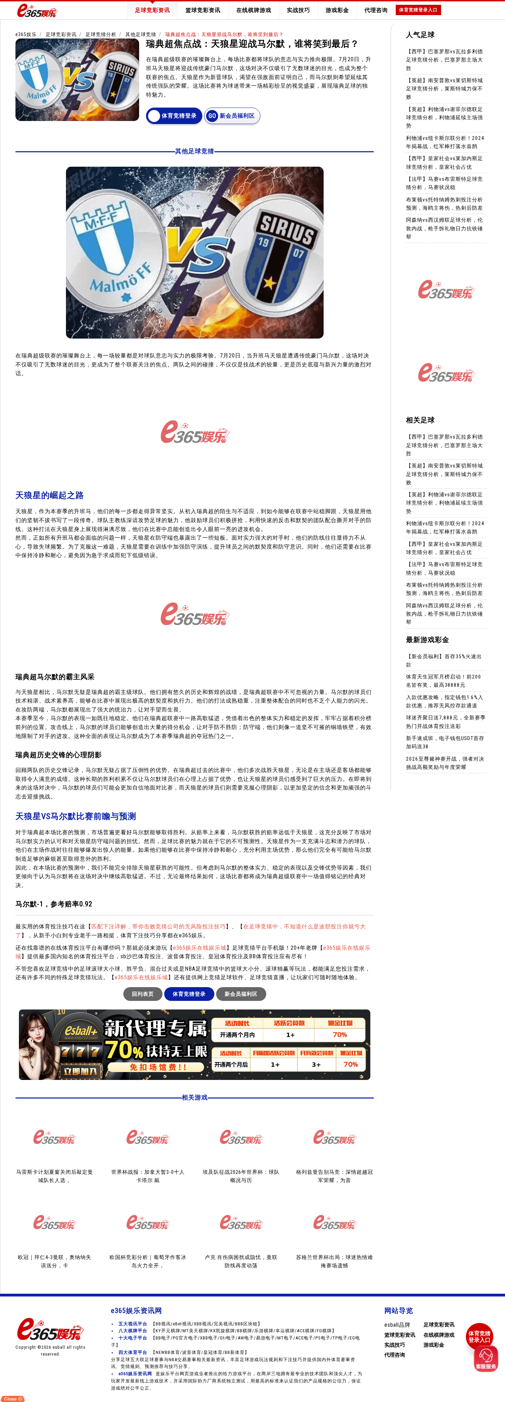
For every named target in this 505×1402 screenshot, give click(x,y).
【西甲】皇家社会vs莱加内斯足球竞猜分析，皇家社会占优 (444, 163)
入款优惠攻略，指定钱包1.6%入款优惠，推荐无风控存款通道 (444, 701)
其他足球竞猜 (140, 34)
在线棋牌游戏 (253, 10)
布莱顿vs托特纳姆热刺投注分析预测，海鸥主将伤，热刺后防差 (444, 204)
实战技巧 (298, 10)
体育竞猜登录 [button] (179, 115)
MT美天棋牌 (195, 1330)
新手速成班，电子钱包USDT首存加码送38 (445, 743)
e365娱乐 (26, 34)
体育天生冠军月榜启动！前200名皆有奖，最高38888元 (443, 681)
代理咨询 (376, 10)
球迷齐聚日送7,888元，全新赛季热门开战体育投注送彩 (446, 722)
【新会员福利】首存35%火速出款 (444, 660)
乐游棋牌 (263, 1330)
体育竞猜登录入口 (418, 9)
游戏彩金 (337, 10)
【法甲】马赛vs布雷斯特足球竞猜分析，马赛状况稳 (444, 183)
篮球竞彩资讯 (203, 10)
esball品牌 (397, 1325)
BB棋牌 (244, 1330)
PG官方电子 (185, 1337)
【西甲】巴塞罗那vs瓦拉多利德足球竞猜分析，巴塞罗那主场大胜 (444, 59)
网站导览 (398, 1310)
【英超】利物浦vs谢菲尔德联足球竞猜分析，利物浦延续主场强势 (444, 117)
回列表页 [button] (143, 994)
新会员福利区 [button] (237, 115)
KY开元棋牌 (168, 1330)
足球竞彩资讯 (152, 10)
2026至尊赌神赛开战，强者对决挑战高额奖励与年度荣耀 (445, 763)
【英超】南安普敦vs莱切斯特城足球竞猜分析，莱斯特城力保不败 (444, 88)
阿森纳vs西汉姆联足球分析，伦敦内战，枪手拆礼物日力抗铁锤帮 (444, 228)
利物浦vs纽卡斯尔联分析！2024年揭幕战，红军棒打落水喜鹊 (445, 142)
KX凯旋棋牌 (222, 1330)
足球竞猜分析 (101, 34)
